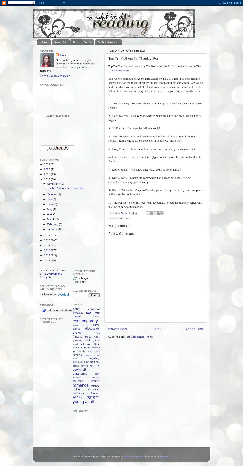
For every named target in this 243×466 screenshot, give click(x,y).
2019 (47, 174)
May (50, 209)
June (50, 204)
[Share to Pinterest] (162, 213)
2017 (47, 235)
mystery (95, 358)
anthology (78, 313)
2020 (47, 169)
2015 (47, 245)
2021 (47, 164)
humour (85, 347)
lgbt (75, 351)
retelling (95, 381)
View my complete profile (55, 75)
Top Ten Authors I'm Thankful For (66, 188)
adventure (94, 309)
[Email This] (148, 213)
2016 (47, 240)
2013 (47, 255)
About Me (61, 42)
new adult (89, 362)
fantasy (77, 336)
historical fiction (90, 344)
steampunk (94, 389)
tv (82, 393)
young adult (83, 401)
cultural (76, 329)
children (77, 316)
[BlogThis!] (151, 213)
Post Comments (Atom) (139, 336)
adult (76, 309)
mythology (78, 362)
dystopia (78, 332)
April (50, 214)
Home (44, 42)
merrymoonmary (134, 456)
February (53, 224)
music (76, 358)
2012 (47, 260)
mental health (86, 351)
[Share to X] (155, 213)
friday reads (92, 337)
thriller (76, 393)
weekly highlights (86, 397)
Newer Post (117, 329)
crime (96, 324)
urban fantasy (91, 393)
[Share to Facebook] (159, 213)
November (53, 183)
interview (96, 348)
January (52, 229)
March (51, 219)
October (52, 194)
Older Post (194, 329)
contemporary (85, 321)
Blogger (164, 456)
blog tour (93, 312)
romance (81, 385)
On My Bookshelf (108, 42)
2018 (47, 179)
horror (76, 347)
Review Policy (82, 42)
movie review (92, 355)
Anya (62, 55)
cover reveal (80, 325)
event (97, 333)
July (50, 199)
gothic (87, 340)
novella (84, 366)
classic (96, 316)
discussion (124, 218)
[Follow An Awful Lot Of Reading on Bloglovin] (56, 296)
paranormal (80, 373)
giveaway (78, 340)
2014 (47, 250)
